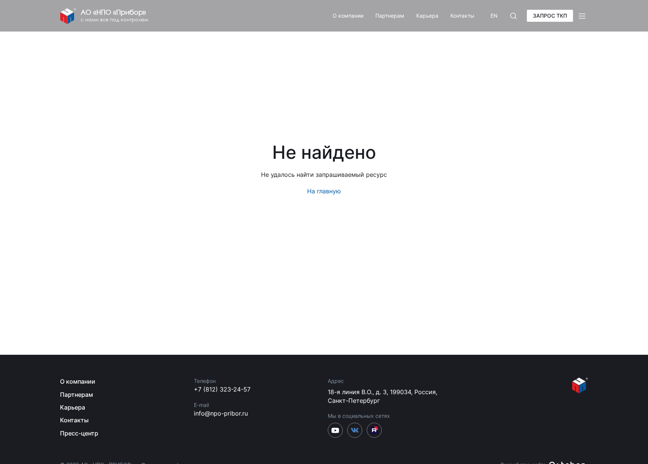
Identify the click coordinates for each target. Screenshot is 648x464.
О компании (348, 15)
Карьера (427, 15)
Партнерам (389, 15)
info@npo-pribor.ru (221, 413)
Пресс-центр (79, 433)
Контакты (462, 15)
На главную (324, 191)
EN (494, 15)
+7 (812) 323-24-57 (222, 389)
